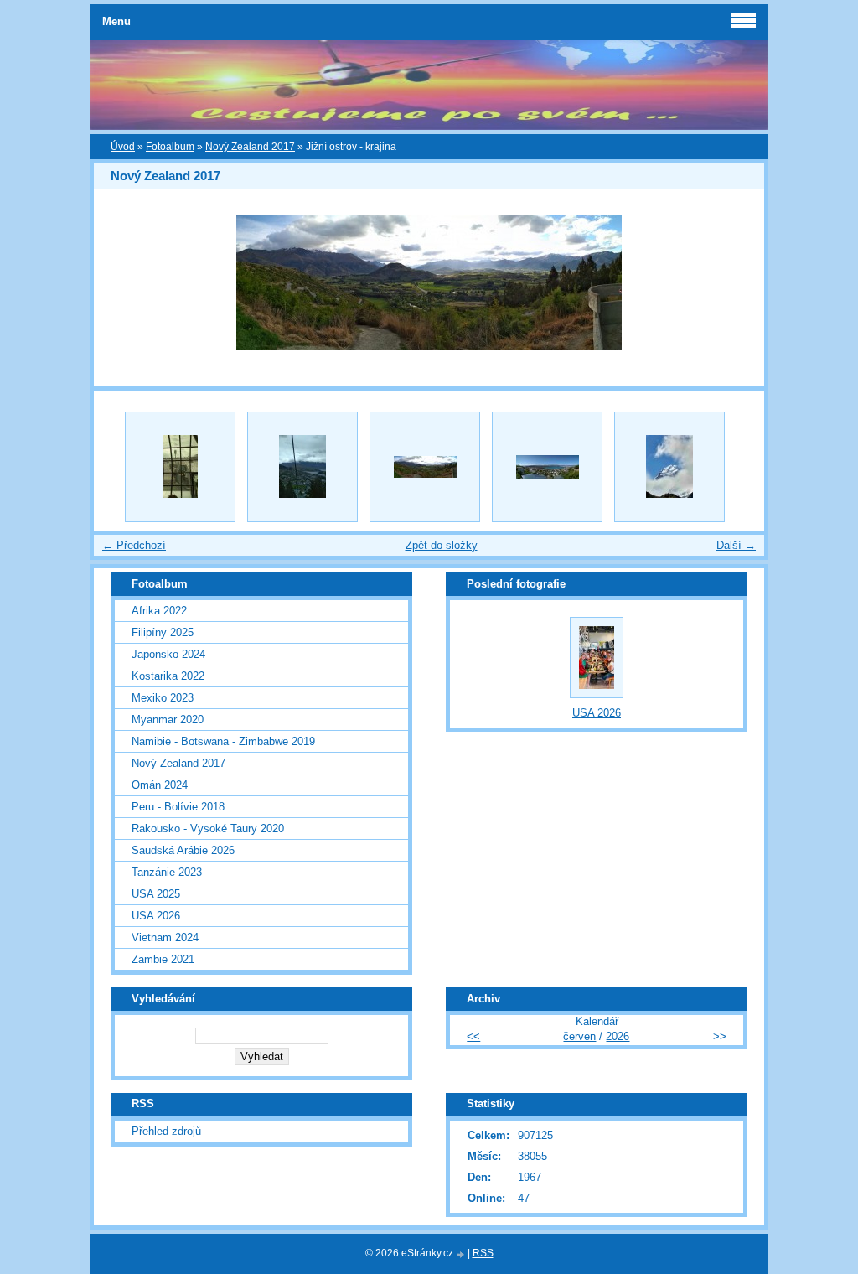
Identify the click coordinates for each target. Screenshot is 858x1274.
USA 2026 (156, 915)
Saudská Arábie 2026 (183, 850)
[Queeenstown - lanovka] (302, 466)
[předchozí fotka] (121, 282)
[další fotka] (737, 282)
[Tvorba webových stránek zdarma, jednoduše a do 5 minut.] (462, 1254)
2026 (617, 1036)
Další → (736, 545)
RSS (483, 1253)
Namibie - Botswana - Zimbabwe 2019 (223, 741)
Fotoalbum (170, 147)
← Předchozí (134, 545)
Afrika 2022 (159, 610)
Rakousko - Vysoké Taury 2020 (208, 828)
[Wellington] (547, 466)
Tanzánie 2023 (167, 872)
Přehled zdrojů (166, 1131)
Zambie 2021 (163, 959)
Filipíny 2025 (163, 632)
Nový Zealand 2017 (250, 147)
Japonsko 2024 (168, 654)
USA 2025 (156, 894)
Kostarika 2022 (168, 676)
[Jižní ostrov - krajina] (424, 466)
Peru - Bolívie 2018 (178, 806)
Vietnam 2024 (165, 937)
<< (473, 1036)
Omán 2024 (160, 785)
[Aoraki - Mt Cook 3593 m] (669, 466)
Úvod (123, 147)
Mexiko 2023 (163, 697)
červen (579, 1036)
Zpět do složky (442, 545)
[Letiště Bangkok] (180, 466)
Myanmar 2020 (168, 719)
